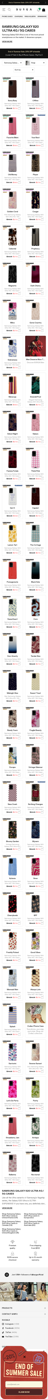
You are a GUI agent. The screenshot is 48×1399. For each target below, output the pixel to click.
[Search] (9, 10)
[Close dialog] (24, 1357)
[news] (38, 10)
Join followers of (27, 1275)
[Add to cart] (19, 108)
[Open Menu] (4, 10)
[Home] (24, 9)
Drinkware (42, 16)
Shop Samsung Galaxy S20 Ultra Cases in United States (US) (11, 1216)
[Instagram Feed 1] (24, 1291)
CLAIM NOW (24, 1392)
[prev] (2, 3)
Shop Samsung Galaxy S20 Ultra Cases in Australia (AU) (33, 1223)
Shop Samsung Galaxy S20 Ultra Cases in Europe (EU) (33, 1216)
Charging (19, 16)
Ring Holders (30, 16)
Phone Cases (7, 16)
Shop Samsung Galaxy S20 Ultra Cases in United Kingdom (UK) (11, 1231)
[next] (45, 3)
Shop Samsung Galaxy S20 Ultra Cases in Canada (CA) (11, 1223)
